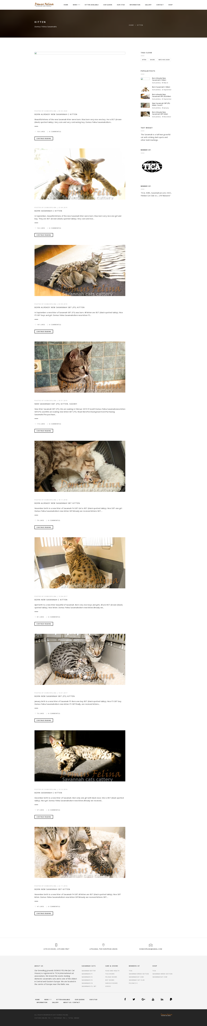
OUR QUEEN (107, 5)
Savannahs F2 (87, 977)
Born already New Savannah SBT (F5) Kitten (59, 307)
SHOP (170, 5)
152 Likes (41, 228)
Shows (152, 60)
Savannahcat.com (136, 977)
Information (42, 1002)
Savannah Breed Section (139, 974)
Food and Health (112, 971)
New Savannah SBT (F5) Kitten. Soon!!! (55, 404)
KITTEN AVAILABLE (92, 5)
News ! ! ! (48, 999)
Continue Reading (43, 138)
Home (66, 5)
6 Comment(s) (55, 131)
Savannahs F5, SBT (89, 986)
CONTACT (160, 5)
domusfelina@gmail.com (150, 949)
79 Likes (40, 520)
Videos (108, 986)
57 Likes (40, 810)
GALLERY (148, 5)
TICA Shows (109, 974)
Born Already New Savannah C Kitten (55, 114)
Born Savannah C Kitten (48, 211)
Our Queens (80, 999)
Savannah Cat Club (136, 980)
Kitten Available (63, 999)
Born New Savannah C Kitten (50, 600)
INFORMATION (135, 5)
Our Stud (93, 999)
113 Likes (41, 424)
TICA (130, 971)
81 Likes (40, 617)
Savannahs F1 (87, 974)
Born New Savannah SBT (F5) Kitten (54, 696)
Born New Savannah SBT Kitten (52, 889)
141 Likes (41, 324)
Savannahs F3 (87, 980)
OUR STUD (121, 5)
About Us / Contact (71, 1002)
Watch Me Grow (164, 60)
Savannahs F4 (87, 983)
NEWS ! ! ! (76, 5)
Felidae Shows (111, 977)
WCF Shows (109, 980)
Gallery (55, 1002)
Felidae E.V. (133, 983)
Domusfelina (50, 111)
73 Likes (40, 713)
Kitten (144, 60)
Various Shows (111, 983)
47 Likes (40, 906)
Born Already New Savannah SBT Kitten (57, 503)
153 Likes (41, 131)
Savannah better (89, 971)
